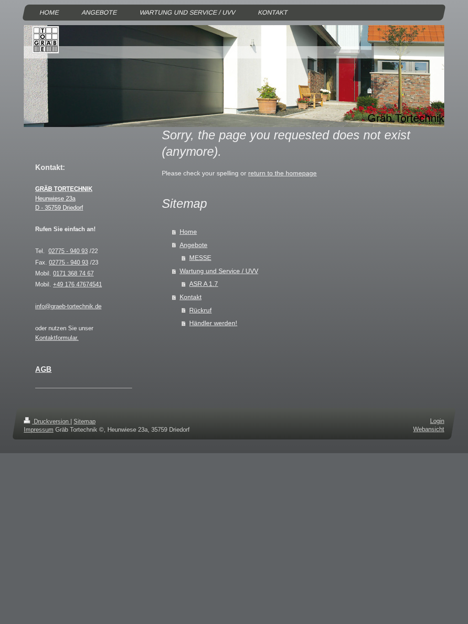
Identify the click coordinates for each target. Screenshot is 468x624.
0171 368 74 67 (73, 273)
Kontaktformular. (57, 337)
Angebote (193, 245)
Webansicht (428, 429)
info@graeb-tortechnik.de (68, 306)
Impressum (38, 429)
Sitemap (85, 421)
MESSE (200, 257)
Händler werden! (213, 323)
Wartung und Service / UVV (219, 271)
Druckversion (51, 421)
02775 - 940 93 (68, 251)
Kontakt (191, 297)
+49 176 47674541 (77, 284)
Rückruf (200, 310)
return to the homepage (282, 173)
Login (437, 421)
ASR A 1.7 (203, 283)
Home (188, 231)
